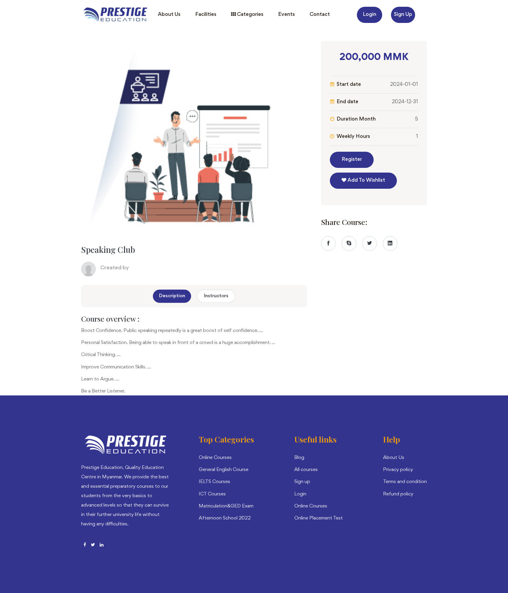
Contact (320, 14)
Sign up (403, 14)
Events (286, 14)
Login (369, 14)
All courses (306, 470)
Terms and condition (405, 482)
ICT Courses (212, 494)
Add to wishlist (365, 180)
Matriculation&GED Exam (226, 506)
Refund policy (398, 494)
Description (172, 296)
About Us (169, 14)
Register (352, 159)
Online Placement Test (318, 518)
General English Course (223, 470)
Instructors (216, 296)
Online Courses (215, 458)
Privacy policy (398, 470)
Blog (299, 458)
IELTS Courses (214, 482)
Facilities (205, 14)
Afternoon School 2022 (225, 518)
